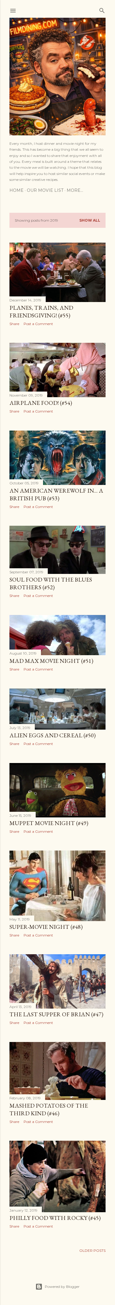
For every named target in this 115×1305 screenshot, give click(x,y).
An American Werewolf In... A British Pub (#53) (56, 494)
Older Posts (92, 1250)
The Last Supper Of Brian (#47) (56, 1014)
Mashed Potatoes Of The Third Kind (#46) (48, 1109)
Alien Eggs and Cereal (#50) (52, 735)
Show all (89, 220)
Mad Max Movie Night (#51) (51, 661)
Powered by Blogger (62, 1286)
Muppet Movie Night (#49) (48, 823)
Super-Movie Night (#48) (46, 927)
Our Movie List (45, 190)
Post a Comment (38, 324)
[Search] (102, 9)
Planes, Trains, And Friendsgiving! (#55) (41, 311)
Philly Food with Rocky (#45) (55, 1218)
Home (16, 190)
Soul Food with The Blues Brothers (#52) (50, 583)
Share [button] (14, 324)
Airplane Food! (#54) (40, 403)
